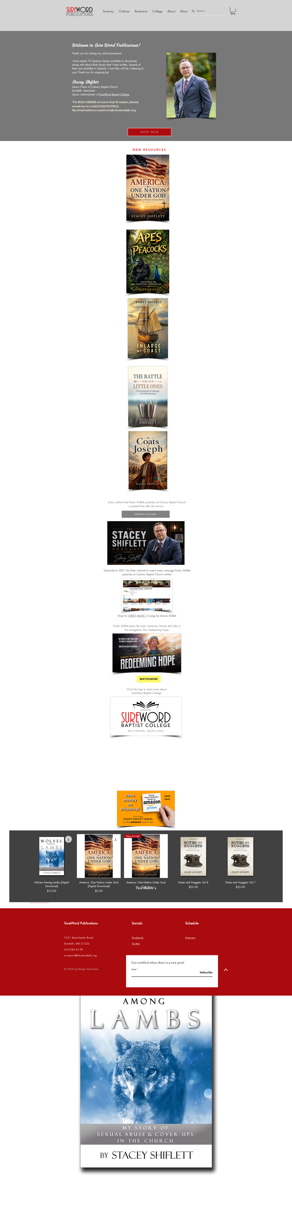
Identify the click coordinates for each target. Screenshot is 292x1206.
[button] (233, 11)
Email (133, 969)
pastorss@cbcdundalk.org (117, 110)
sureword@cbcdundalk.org (80, 955)
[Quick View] (52, 856)
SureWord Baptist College (114, 94)
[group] (146, 868)
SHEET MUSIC (136, 616)
